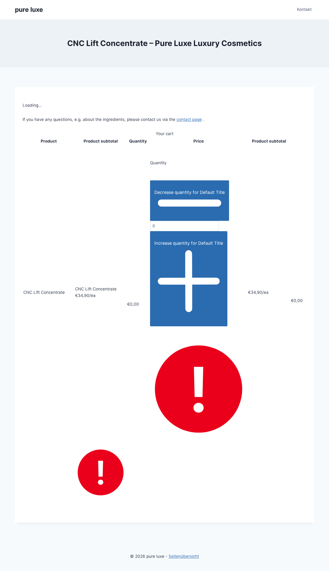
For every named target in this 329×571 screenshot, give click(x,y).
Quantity (158, 162)
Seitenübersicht (184, 556)
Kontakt (304, 9)
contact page (189, 119)
